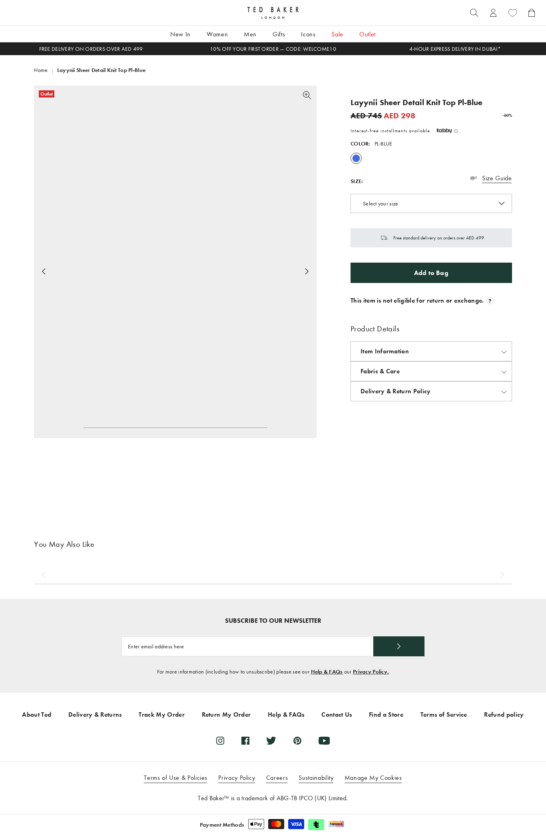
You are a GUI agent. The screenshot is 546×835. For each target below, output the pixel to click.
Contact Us (336, 714)
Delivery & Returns (95, 714)
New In (180, 34)
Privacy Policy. (371, 671)
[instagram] (220, 741)
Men (250, 34)
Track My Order (161, 714)
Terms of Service (443, 714)
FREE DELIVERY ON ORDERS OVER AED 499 (91, 49)
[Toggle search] (474, 12)
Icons (308, 34)
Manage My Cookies (373, 777)
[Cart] (531, 12)
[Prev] (43, 271)
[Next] (307, 271)
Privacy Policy (236, 777)
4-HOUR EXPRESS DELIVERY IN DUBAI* (455, 49)
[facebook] (245, 741)
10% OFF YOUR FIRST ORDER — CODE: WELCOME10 (273, 49)
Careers (277, 777)
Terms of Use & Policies (175, 777)
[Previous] (43, 574)
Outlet (367, 34)
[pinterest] (297, 741)
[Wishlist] (512, 12)
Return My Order (226, 714)
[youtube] (324, 741)
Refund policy (504, 714)
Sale (337, 34)
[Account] (493, 12)
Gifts (279, 34)
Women (217, 34)
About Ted (36, 714)
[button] (447, 131)
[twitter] (271, 741)
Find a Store (386, 714)
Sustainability (316, 777)
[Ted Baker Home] (273, 13)
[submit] (398, 646)
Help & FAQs (327, 671)
